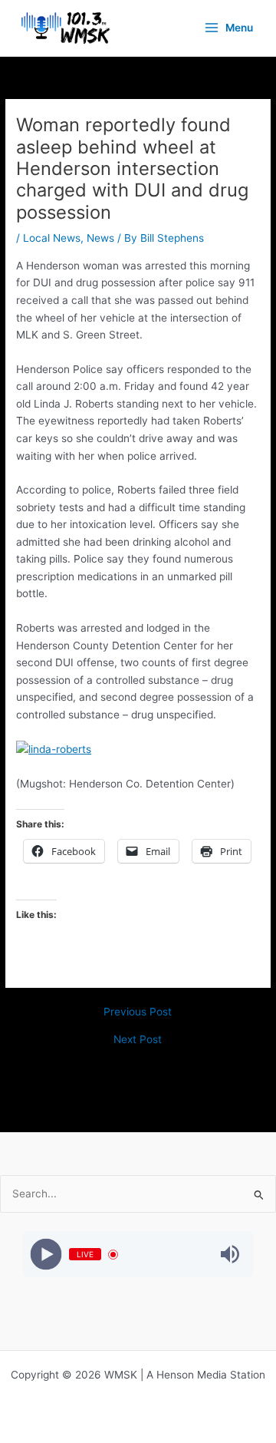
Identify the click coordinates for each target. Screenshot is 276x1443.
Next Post (137, 1040)
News (100, 238)
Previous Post (138, 1012)
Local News (51, 238)
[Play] (46, 1254)
